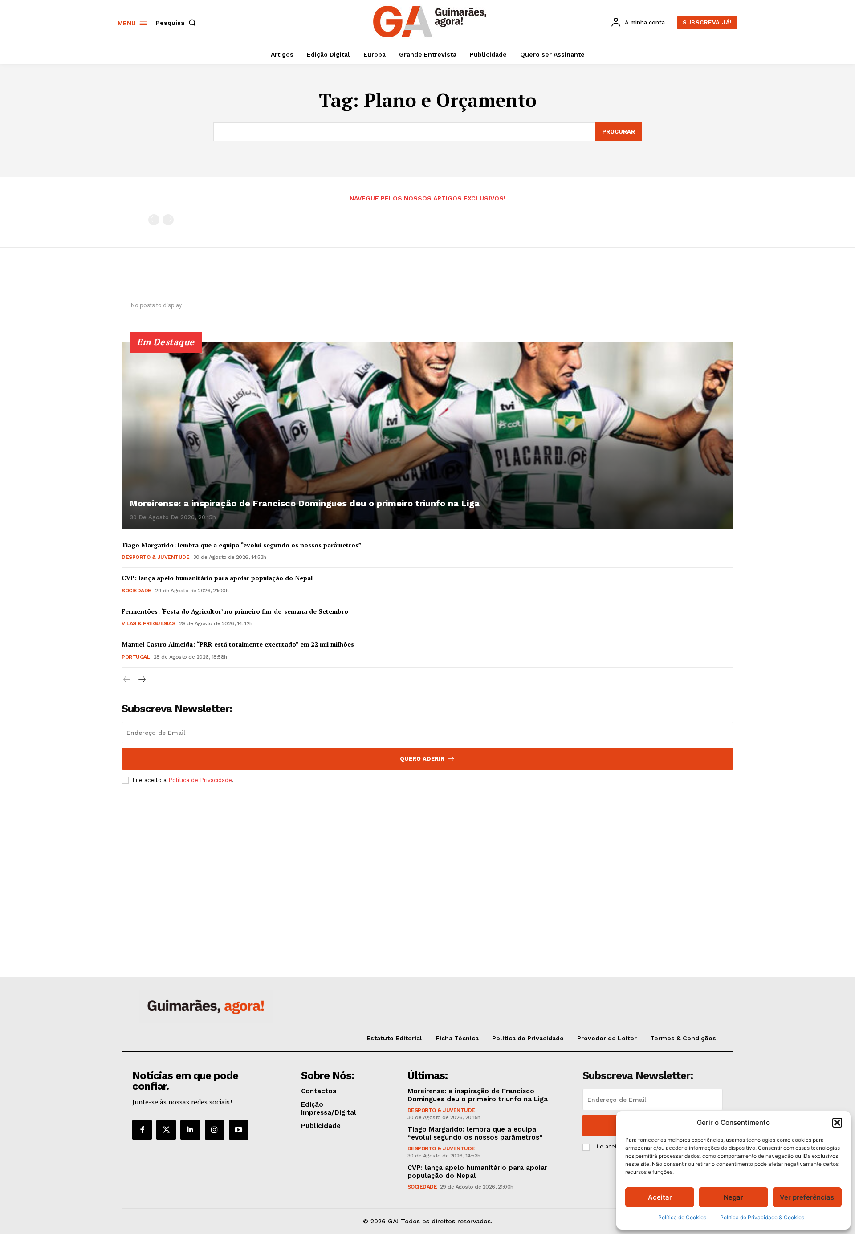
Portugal (136, 657)
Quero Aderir (422, 758)
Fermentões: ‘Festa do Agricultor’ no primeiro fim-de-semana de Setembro (235, 611)
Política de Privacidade (200, 780)
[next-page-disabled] (168, 219)
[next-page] (141, 679)
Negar (733, 1197)
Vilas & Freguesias (148, 623)
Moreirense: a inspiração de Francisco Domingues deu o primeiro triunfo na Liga (305, 503)
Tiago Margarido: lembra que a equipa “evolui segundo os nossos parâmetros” (242, 545)
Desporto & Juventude (155, 557)
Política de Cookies (682, 1217)
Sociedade (136, 590)
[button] (837, 1122)
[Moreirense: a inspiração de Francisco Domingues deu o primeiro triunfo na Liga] (427, 435)
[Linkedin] (190, 1130)
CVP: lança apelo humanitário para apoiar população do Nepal (217, 578)
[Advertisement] (427, 857)
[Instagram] (214, 1130)
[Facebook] (142, 1130)
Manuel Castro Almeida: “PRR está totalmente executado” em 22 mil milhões (238, 644)
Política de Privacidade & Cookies (762, 1217)
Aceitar (660, 1197)
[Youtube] (238, 1130)
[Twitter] (166, 1130)
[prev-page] (153, 219)
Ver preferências (807, 1197)
